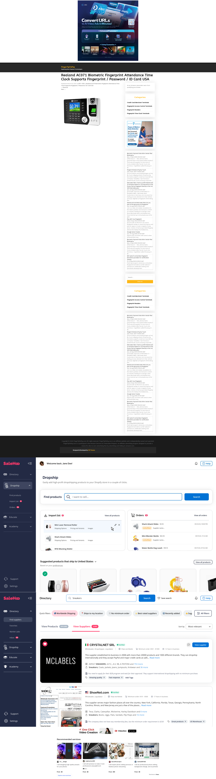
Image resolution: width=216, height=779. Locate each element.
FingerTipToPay (68, 67)
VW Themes (91, 450)
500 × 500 (81, 83)
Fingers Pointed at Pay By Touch (136, 170)
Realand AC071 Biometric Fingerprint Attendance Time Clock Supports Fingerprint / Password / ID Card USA (90, 84)
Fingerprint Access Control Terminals (139, 106)
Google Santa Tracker (133, 232)
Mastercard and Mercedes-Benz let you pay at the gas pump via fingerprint (139, 203)
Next (63, 89)
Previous (64, 87)
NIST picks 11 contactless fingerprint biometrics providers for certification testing (138, 257)
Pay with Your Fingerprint (134, 219)
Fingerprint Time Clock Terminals (138, 113)
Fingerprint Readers (133, 110)
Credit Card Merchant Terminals (138, 102)
